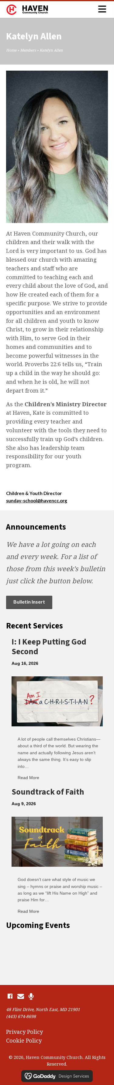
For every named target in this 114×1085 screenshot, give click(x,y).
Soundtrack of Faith (48, 792)
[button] (10, 996)
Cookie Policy (24, 1040)
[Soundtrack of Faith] (57, 841)
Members (28, 50)
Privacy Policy (24, 1031)
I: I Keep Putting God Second (49, 647)
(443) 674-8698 (21, 1016)
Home (11, 50)
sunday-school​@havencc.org (36, 500)
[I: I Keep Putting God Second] (57, 700)
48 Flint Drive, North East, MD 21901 (43, 1009)
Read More (28, 777)
